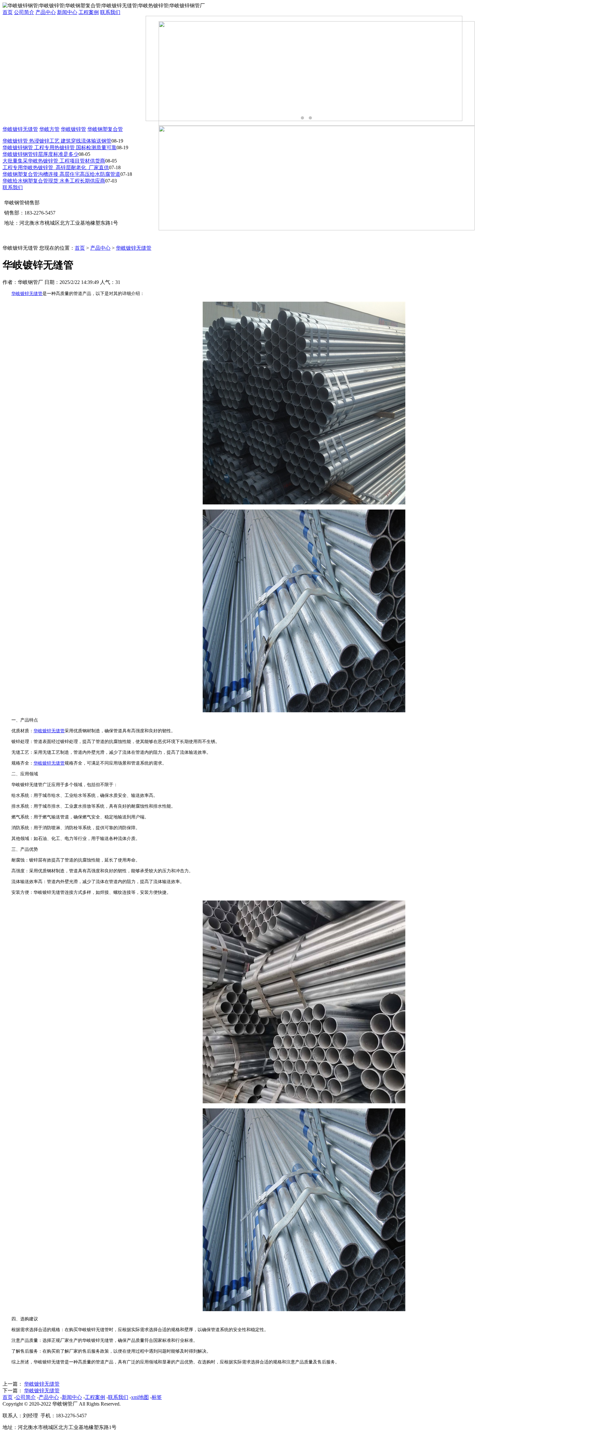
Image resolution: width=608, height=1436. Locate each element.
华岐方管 (49, 129)
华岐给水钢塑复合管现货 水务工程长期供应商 (54, 180)
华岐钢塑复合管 (105, 129)
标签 (157, 1397)
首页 (8, 12)
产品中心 (45, 12)
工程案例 (89, 12)
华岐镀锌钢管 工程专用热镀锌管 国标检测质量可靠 (60, 147)
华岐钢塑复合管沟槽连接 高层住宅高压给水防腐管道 (61, 174)
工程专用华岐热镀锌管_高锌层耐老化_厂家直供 (56, 167)
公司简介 (24, 12)
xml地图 (140, 1397)
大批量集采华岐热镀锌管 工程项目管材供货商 (54, 160)
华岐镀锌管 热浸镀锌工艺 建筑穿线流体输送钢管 (57, 141)
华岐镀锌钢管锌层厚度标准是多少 (41, 154)
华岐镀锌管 (73, 129)
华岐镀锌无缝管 (20, 129)
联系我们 (110, 12)
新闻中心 (67, 12)
